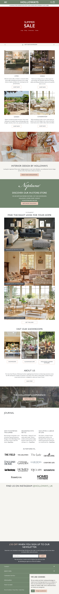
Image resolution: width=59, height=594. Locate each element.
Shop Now (16, 87)
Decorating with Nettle (27, 431)
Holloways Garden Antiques (47, 362)
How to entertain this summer (10, 431)
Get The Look (29, 322)
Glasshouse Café (29, 361)
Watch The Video (29, 399)
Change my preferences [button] (41, 591)
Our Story (29, 381)
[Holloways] (29, 2)
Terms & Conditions (8, 589)
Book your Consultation (29, 174)
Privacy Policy (15, 589)
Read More (10, 442)
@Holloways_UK (43, 486)
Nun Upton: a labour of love (46, 431)
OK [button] (33, 591)
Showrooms (12, 361)
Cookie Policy (21, 589)
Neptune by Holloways (29, 203)
